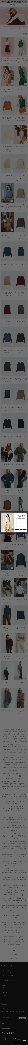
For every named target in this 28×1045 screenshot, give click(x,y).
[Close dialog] (26, 513)
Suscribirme (21, 529)
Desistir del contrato (20, 1043)
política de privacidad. (24, 527)
